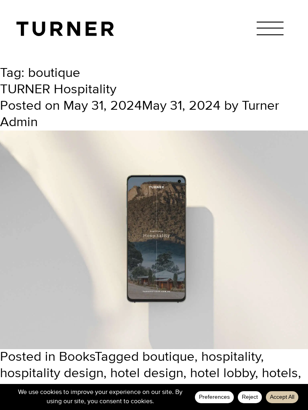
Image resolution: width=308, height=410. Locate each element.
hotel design (146, 373)
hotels (280, 373)
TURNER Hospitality (58, 89)
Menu (270, 28)
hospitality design (51, 373)
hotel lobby (222, 373)
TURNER (65, 28)
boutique (168, 357)
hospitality (231, 357)
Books (77, 357)
